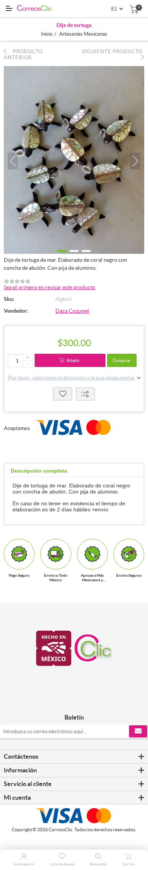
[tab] (38, 471)
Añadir (73, 360)
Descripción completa (39, 471)
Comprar (122, 360)
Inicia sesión (23, 864)
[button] (13, 161)
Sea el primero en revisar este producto (49, 287)
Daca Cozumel (72, 311)
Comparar (85, 394)
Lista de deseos (62, 394)
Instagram (82, 701)
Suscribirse (138, 731)
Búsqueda (98, 864)
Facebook (65, 701)
